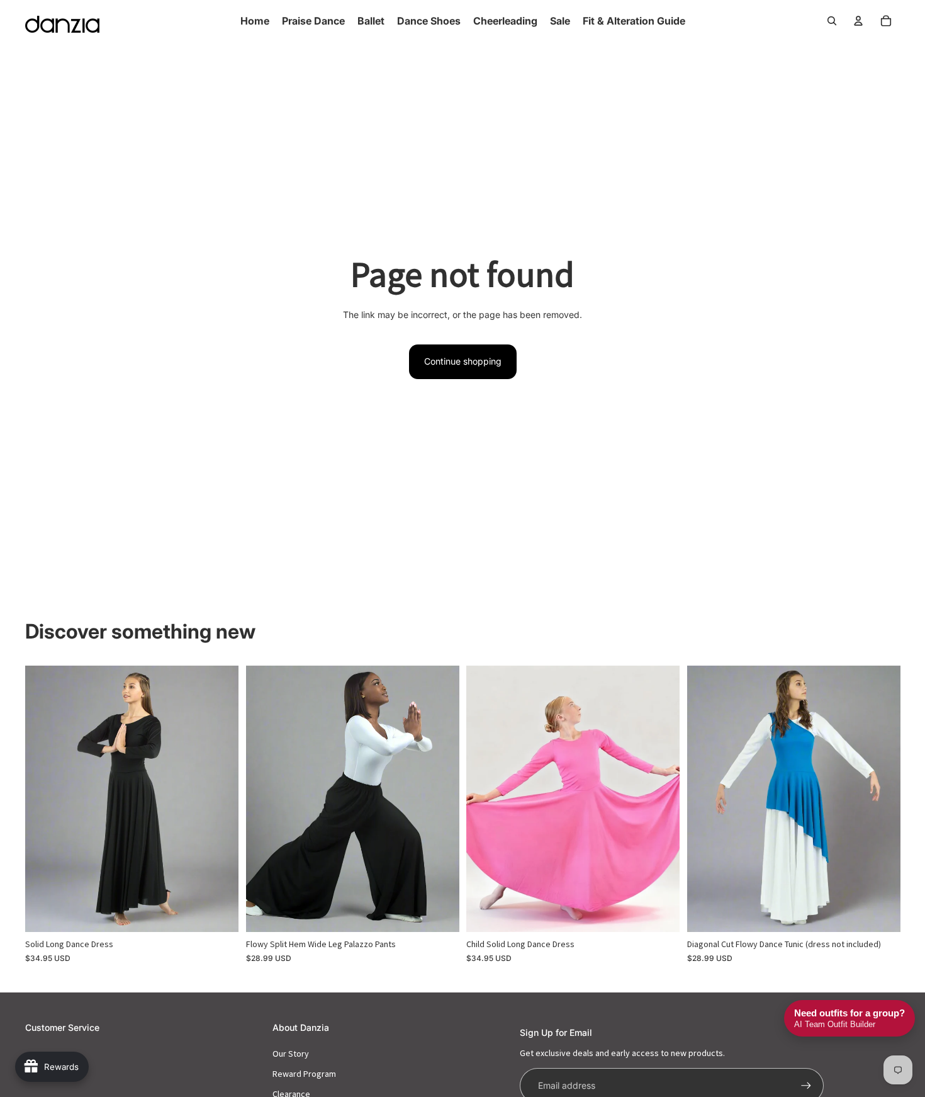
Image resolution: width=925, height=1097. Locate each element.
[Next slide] (219, 798)
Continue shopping (463, 361)
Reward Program (304, 1073)
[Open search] (832, 21)
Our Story (290, 1053)
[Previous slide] (44, 798)
